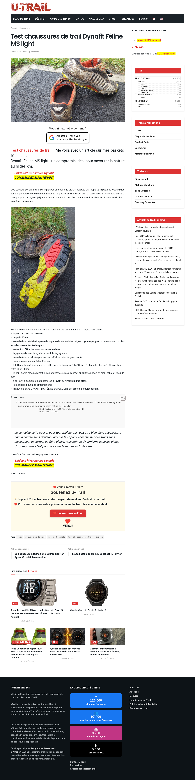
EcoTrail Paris (142, 142)
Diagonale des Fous (145, 136)
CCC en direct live (166, 53)
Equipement (25, 28)
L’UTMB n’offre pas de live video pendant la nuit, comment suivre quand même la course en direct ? (158, 260)
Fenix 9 (143, 18)
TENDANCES (127, 18)
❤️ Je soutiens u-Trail (68, 513)
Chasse (143, 88)
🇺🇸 (161, 18)
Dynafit (99, 537)
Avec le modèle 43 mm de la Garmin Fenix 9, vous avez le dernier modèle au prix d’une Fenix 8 (37, 613)
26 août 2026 (88, 614)
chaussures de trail (35, 537)
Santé (143, 97)
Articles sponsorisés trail (83, 768)
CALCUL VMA (96, 18)
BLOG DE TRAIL (21, 18)
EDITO (143, 84)
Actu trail (134, 687)
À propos (134, 691)
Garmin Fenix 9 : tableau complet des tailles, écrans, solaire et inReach (105, 651)
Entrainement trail (138, 708)
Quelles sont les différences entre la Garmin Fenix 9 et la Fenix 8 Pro (65, 651)
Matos (80, 18)
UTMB (112, 18)
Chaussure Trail (21, 642)
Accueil (14, 28)
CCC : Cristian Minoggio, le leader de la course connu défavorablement (156, 312)
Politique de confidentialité (143, 704)
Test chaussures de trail (31, 150)
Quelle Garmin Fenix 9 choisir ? (88, 610)
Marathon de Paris (144, 153)
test (20, 537)
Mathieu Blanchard (144, 185)
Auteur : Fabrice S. (51, 412)
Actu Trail (141, 82)
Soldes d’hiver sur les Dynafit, (34, 175)
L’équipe (133, 696)
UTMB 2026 (138, 47)
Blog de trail (142, 79)
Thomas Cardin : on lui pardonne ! (150, 318)
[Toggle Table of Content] (121, 398)
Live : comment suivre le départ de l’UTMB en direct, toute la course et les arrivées (156, 250)
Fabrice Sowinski (56, 537)
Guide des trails (60, 18)
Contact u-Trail (78, 762)
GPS (15, 603)
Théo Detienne (142, 190)
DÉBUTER (40, 18)
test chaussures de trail (80, 537)
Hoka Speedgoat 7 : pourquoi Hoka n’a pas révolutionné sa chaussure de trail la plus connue (26, 653)
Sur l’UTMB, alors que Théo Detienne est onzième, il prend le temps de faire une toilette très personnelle (157, 240)
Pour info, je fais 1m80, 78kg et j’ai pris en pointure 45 (64, 409)
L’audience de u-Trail (140, 700)
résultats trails (147, 90)
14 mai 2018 (16, 51)
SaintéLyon (140, 148)
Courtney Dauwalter (145, 202)
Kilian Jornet (141, 179)
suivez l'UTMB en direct (149, 40)
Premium (144, 92)
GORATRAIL (144, 86)
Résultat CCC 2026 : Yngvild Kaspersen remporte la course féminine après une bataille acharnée (158, 270)
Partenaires (76, 765)
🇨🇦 (153, 18)
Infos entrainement (145, 94)
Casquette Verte (143, 196)
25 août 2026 (28, 661)
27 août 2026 (28, 621)
